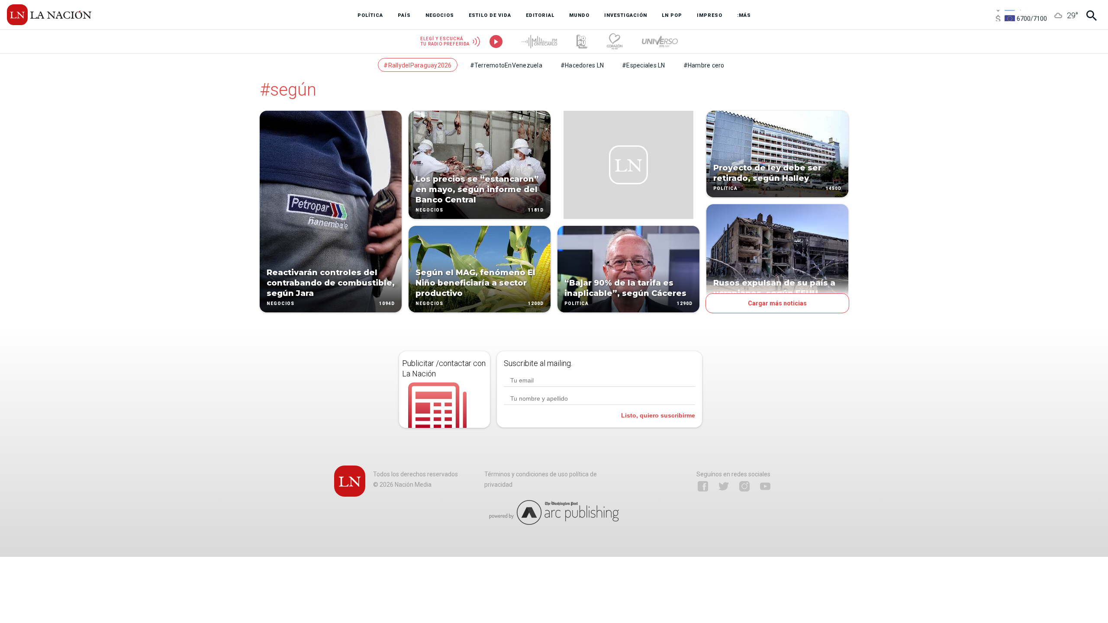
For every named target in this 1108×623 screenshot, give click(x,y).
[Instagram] (744, 486)
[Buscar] (1091, 15)
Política (576, 303)
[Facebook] (703, 486)
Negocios (280, 303)
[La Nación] (49, 14)
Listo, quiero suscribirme (658, 415)
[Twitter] (724, 486)
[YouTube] (765, 486)
